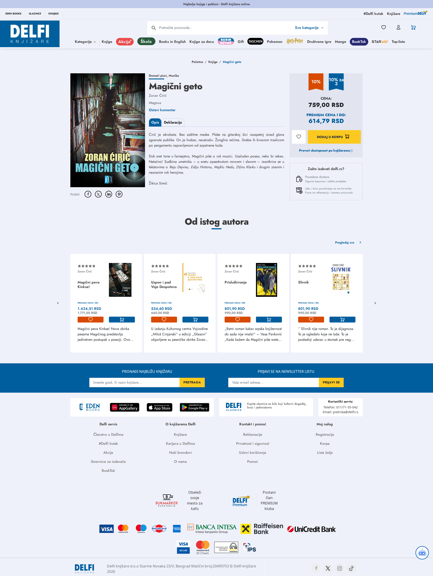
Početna (197, 62)
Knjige (107, 41)
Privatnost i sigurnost (252, 443)
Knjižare (180, 434)
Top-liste (398, 41)
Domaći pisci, (159, 75)
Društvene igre (319, 41)
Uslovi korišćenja (252, 452)
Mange (340, 41)
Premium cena (321, 115)
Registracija (325, 434)
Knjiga (212, 62)
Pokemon (274, 41)
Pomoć (252, 461)
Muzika (174, 75)
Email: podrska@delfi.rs (340, 412)
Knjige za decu (201, 41)
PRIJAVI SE (331, 382)
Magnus (155, 102)
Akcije (108, 452)
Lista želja (325, 452)
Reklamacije (252, 434)
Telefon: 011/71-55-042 (340, 407)
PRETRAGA (192, 382)
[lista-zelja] (91, 320)
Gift (241, 41)
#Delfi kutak (108, 443)
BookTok (359, 41)
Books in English (172, 41)
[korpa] (122, 320)
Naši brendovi (180, 452)
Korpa (324, 443)
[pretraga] (154, 28)
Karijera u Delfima (180, 443)
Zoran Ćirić (158, 95)
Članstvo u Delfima (108, 434)
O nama (180, 461)
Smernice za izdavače (108, 461)
